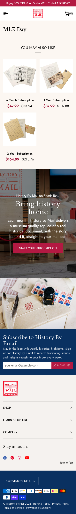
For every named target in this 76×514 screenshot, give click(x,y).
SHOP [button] (7, 407)
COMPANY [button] (10, 432)
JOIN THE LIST (62, 365)
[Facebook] (5, 458)
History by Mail (15, 503)
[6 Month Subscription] (19, 76)
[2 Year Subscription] (19, 129)
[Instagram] (19, 458)
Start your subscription (38, 248)
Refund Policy (41, 503)
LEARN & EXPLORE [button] (15, 420)
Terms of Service (13, 507)
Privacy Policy (60, 503)
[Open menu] (9, 13)
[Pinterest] (12, 458)
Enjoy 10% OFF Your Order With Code (38, 3)
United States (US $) (18, 480)
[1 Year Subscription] (56, 76)
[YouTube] (27, 458)
